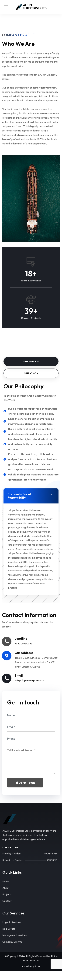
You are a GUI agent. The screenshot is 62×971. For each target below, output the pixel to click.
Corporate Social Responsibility (19, 495)
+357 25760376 (23, 643)
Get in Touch (26, 782)
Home (5, 881)
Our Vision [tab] (31, 373)
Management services (14, 935)
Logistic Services (11, 922)
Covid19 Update (31, 966)
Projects (7, 894)
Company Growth (12, 941)
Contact (6, 900)
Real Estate (8, 928)
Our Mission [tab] (31, 361)
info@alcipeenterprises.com (30, 680)
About (5, 887)
